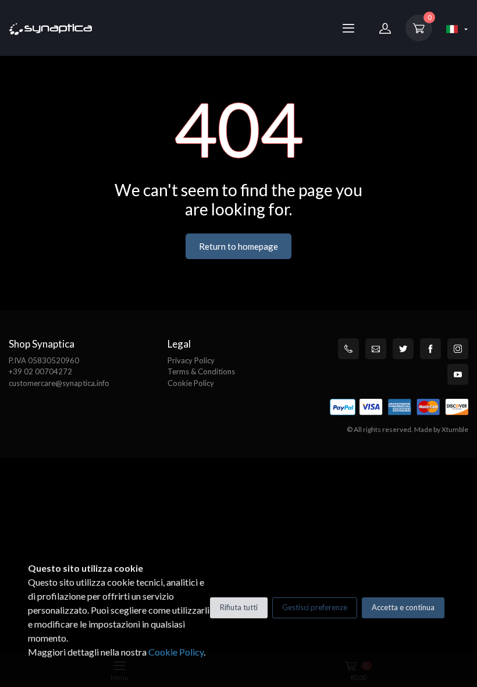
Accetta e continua (403, 607)
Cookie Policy (191, 383)
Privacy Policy (191, 360)
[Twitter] (403, 348)
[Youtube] (457, 374)
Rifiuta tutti (239, 607)
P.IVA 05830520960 (44, 360)
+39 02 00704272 (40, 371)
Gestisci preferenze (314, 607)
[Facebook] (430, 348)
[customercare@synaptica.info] (375, 348)
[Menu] (348, 28)
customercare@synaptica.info (59, 383)
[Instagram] (457, 348)
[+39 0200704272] (348, 348)
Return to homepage (238, 246)
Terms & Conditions (201, 371)
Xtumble (455, 429)
